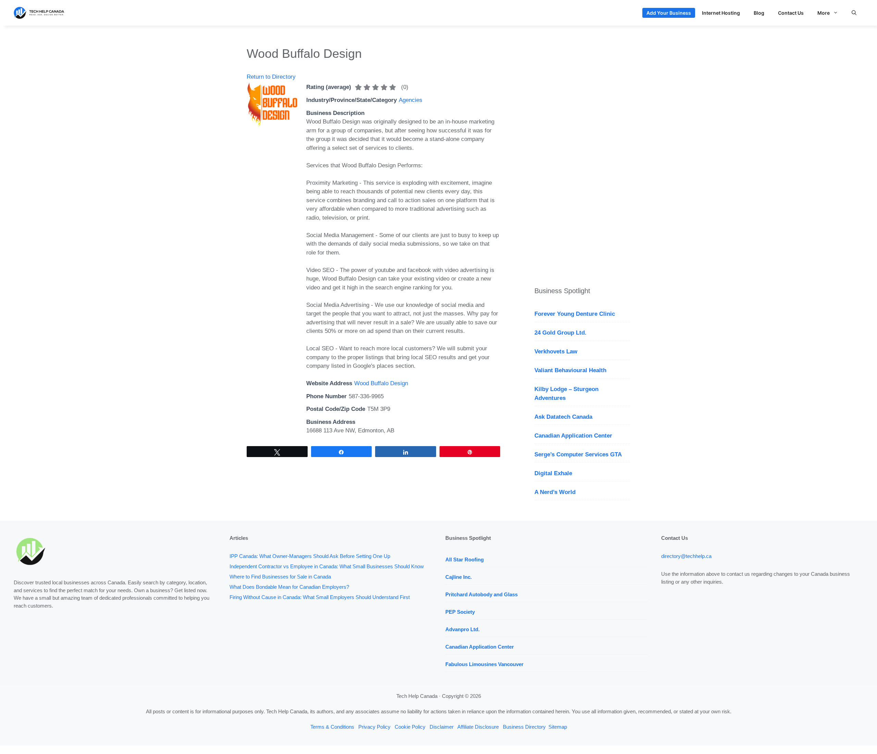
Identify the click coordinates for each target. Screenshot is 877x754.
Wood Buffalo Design (381, 383)
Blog (759, 13)
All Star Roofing (464, 559)
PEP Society (460, 612)
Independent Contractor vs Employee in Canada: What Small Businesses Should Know (327, 566)
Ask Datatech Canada (563, 417)
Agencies (410, 100)
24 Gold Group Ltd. (560, 332)
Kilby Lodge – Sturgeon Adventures (566, 393)
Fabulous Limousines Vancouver (484, 664)
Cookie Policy (410, 727)
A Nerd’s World (555, 492)
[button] (854, 13)
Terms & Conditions (332, 727)
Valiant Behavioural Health (570, 370)
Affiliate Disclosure (478, 727)
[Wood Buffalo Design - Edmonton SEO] (272, 125)
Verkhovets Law (555, 351)
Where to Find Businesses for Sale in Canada (280, 577)
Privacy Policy (374, 727)
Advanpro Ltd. (462, 629)
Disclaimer (442, 727)
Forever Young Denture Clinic (574, 314)
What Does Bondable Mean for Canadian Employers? (289, 587)
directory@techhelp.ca (686, 556)
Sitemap (557, 727)
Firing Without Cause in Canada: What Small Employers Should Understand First (320, 597)
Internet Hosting (721, 13)
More (823, 13)
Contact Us (791, 13)
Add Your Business (668, 13)
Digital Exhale (553, 473)
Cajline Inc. (458, 577)
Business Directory (524, 727)
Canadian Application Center (573, 435)
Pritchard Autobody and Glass (481, 594)
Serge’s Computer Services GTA (578, 454)
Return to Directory (271, 77)
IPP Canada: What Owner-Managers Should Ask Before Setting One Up (310, 556)
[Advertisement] (582, 148)
